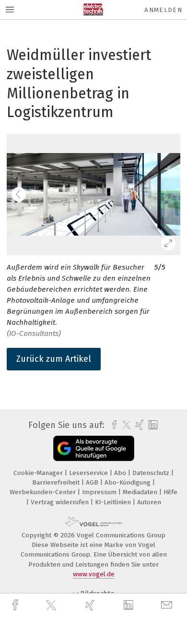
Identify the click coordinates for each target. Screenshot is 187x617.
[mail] (168, 605)
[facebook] (16, 605)
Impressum (100, 492)
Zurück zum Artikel (53, 359)
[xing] (91, 605)
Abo (121, 473)
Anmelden (163, 10)
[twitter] (52, 605)
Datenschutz (151, 473)
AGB (93, 482)
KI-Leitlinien (114, 502)
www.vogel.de (94, 574)
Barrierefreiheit (57, 482)
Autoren (149, 502)
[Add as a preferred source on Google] (93, 448)
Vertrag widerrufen (61, 502)
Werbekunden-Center (44, 492)
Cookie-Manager (39, 473)
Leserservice (89, 473)
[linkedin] (129, 605)
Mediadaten (141, 492)
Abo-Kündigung (128, 482)
